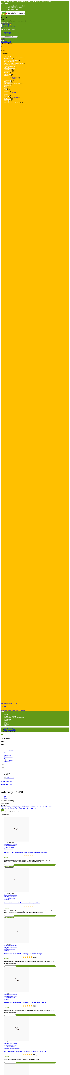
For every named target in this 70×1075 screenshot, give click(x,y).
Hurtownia (7, 720)
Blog (5, 725)
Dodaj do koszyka (10, 966)
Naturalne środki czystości (12, 102)
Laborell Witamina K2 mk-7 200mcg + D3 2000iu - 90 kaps (23, 954)
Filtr (2, 810)
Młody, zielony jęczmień (11, 60)
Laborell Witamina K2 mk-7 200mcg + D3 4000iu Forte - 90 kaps (25, 1002)
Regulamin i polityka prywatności (14, 717)
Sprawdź (49, 1)
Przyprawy (7, 74)
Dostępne (27, 807)
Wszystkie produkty (9, 703)
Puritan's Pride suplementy (12, 83)
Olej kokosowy (8, 58)
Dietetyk (6, 724)
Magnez (14, 92)
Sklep (6, 714)
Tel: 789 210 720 (13, 9)
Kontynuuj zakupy (6, 22)
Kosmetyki (7, 85)
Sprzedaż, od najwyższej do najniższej (12, 807)
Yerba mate (15, 97)
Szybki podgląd (9, 847)
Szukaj (3, 38)
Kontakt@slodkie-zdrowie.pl (16, 6)
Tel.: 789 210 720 (6, 42)
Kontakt (6, 722)
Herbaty (6, 96)
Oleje (5, 86)
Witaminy (7, 75)
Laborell (6, 899)
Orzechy (7, 72)
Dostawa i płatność (10, 716)
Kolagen (6, 100)
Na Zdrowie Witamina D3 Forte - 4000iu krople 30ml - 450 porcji (25, 1051)
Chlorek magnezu (9, 68)
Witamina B (15, 78)
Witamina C (15, 77)
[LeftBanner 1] (9, 778)
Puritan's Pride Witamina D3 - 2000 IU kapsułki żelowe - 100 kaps (25, 852)
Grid (5, 796)
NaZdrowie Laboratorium (8, 756)
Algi (5, 88)
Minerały (6, 91)
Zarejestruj (11, 29)
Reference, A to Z (21, 808)
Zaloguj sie (4, 29)
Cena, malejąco (11, 808)
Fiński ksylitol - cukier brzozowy (14, 57)
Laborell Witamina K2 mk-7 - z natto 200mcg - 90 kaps (22, 903)
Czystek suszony (9, 61)
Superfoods (7, 69)
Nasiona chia (8, 71)
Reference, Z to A (32, 808)
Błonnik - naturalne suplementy (13, 63)
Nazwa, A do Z (35, 807)
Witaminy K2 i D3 (9, 66)
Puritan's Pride (8, 760)
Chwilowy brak (9, 864)
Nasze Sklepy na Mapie (15, 7)
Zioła (5, 89)
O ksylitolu (7, 719)
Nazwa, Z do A (44, 807)
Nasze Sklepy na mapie (8, 710)
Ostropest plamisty (10, 64)
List (5, 798)
